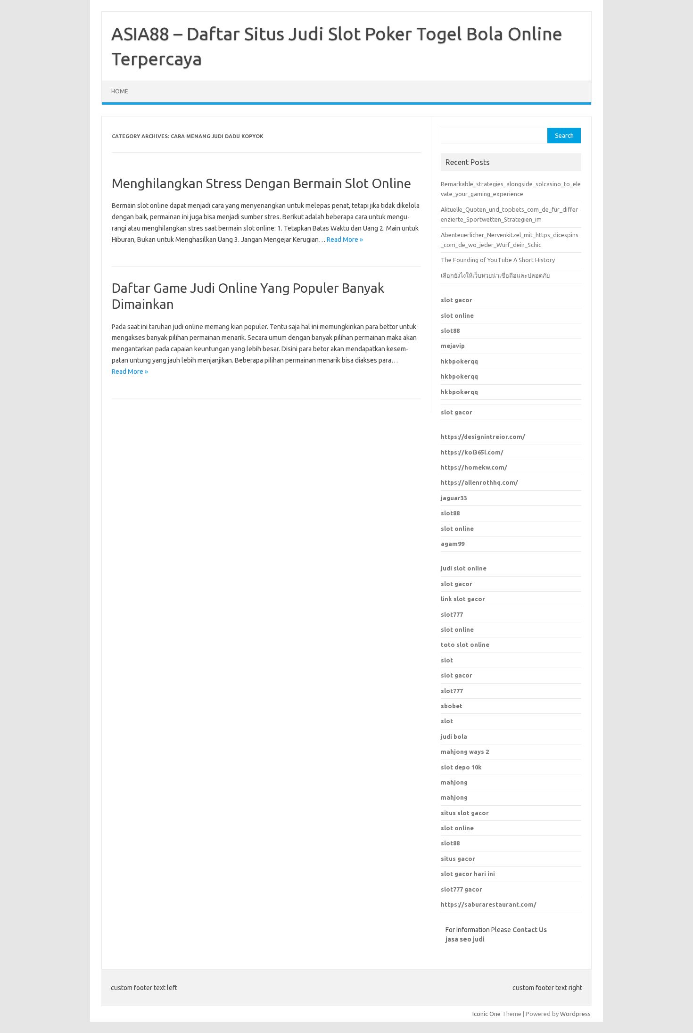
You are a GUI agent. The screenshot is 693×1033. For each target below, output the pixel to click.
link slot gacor (463, 598)
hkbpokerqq (459, 361)
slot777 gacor (461, 889)
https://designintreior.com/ (483, 436)
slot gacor (456, 300)
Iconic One (486, 1013)
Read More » (345, 239)
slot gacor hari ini (468, 873)
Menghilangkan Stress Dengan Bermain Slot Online (261, 183)
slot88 (450, 330)
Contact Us (529, 930)
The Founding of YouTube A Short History (498, 259)
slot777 (452, 614)
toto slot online (465, 644)
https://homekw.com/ (474, 467)
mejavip (453, 345)
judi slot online (464, 568)
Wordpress (575, 1013)
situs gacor (458, 858)
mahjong (454, 797)
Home (119, 91)
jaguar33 (454, 498)
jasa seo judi (465, 939)
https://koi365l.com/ (472, 452)
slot (447, 660)
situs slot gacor (465, 813)
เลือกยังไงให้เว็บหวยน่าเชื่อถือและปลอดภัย (495, 275)
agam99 (452, 543)
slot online (457, 315)
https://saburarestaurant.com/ (488, 904)
